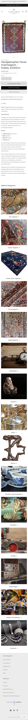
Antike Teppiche (13, 247)
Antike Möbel (13, 586)
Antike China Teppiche (13, 278)
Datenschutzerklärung (8, 692)
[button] (2, 11)
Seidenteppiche (13, 340)
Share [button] (4, 103)
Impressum (5, 686)
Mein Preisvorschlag (14, 88)
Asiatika (13, 401)
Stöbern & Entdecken (13, 617)
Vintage (13, 556)
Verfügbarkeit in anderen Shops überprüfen (11, 99)
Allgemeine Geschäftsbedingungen (11, 696)
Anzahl (2, 75)
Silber (13, 432)
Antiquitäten (13, 371)
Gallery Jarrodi (12, 717)
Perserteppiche (13, 309)
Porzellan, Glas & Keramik (13, 494)
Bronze (13, 463)
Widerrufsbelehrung (8, 689)
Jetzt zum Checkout (14, 92)
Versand (6, 73)
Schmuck (13, 648)
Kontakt (5, 682)
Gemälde (13, 525)
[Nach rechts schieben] (17, 57)
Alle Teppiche (13, 217)
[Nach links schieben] (10, 57)
